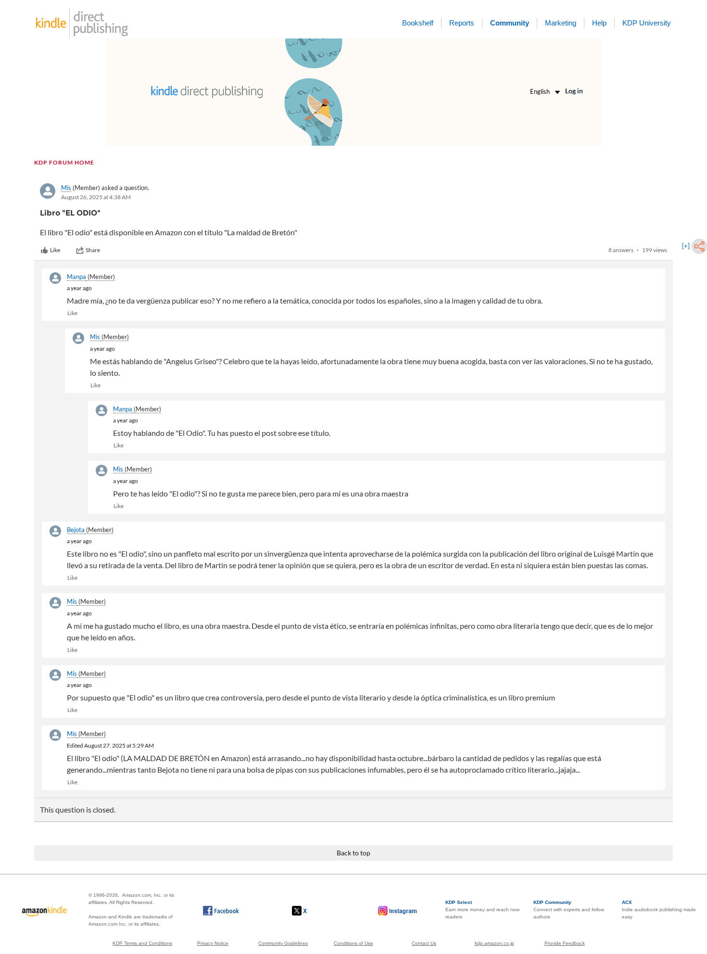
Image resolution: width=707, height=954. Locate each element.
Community (509, 23)
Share (93, 250)
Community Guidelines (283, 943)
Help (599, 23)
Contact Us (424, 943)
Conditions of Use (353, 943)
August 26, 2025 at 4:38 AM (96, 197)
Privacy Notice (212, 943)
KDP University (646, 23)
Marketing (560, 23)
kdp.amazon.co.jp (494, 943)
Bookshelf (417, 23)
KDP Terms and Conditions (142, 943)
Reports (461, 23)
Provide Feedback (564, 943)
